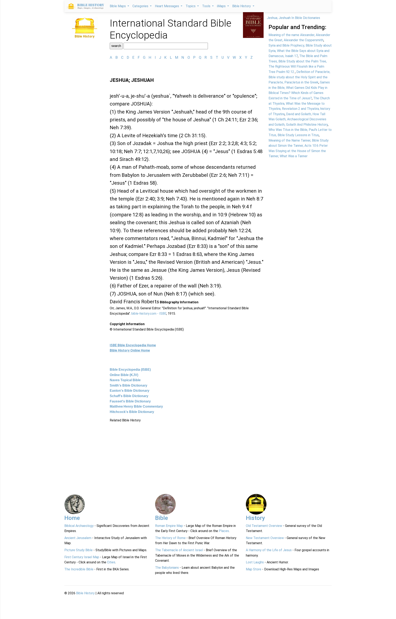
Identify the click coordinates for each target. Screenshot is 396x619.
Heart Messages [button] (167, 6)
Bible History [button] (242, 6)
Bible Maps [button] (118, 6)
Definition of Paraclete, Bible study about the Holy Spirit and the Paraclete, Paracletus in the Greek (299, 77)
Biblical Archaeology (79, 526)
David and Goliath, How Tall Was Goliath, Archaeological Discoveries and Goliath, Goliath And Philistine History (298, 119)
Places (224, 531)
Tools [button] (206, 6)
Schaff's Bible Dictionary (129, 396)
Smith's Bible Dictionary (128, 385)
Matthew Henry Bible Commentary (136, 406)
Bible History (85, 593)
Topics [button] (191, 6)
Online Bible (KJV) (124, 375)
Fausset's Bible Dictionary (130, 401)
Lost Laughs (255, 562)
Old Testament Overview (264, 526)
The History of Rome (170, 538)
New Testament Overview (265, 538)
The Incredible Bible (78, 569)
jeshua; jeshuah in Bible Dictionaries (293, 18)
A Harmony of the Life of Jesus (269, 550)
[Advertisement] (187, 452)
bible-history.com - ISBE (148, 313)
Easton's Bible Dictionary (129, 390)
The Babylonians (167, 568)
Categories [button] (140, 6)
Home (72, 518)
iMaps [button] (221, 6)
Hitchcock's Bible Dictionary (132, 412)
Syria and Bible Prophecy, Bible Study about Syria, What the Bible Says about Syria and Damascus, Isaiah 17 (300, 50)
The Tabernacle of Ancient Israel (179, 550)
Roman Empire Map (169, 526)
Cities (111, 562)
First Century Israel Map (81, 557)
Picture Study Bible (78, 550)
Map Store (253, 569)
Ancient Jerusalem (77, 538)
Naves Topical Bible (125, 380)
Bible (161, 518)
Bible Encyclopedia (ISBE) (130, 369)
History (255, 518)
